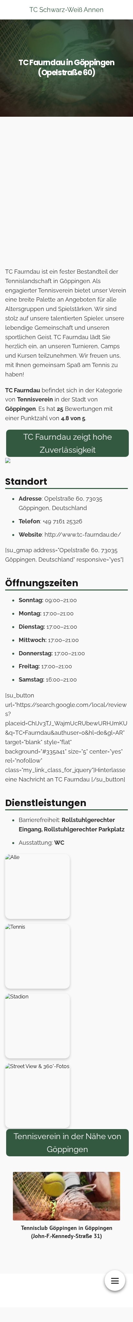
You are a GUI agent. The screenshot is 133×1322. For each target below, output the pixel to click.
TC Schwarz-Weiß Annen (66, 10)
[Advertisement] (66, 194)
